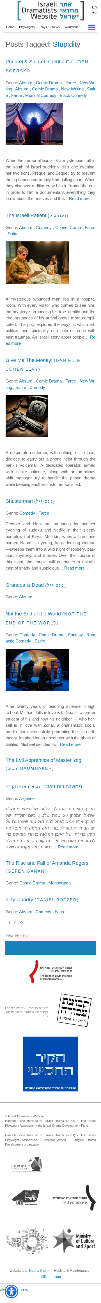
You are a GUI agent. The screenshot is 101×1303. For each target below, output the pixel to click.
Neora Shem (39, 1271)
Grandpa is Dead (25, 585)
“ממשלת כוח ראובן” (44, 786)
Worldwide (72, 27)
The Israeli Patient (26, 215)
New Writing (72, 88)
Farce (71, 82)
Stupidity (66, 44)
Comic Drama (49, 82)
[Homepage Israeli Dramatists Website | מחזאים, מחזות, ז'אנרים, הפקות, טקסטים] (50, 11)
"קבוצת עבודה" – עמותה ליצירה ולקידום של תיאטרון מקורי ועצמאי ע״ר (26, 1012)
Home (10, 27)
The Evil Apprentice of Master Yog (43, 760)
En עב (94, 10)
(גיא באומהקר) (23, 786)
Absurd (26, 82)
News (56, 27)
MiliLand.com (50, 1277)
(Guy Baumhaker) (30, 768)
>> (21, 922)
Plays (43, 27)
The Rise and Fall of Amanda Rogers (47, 863)
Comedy (44, 227)
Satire (13, 233)
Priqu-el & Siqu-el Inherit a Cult (40, 62)
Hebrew (21, 1289)
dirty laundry (19, 899)
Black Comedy (73, 95)
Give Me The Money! (29, 360)
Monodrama (60, 882)
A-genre (26, 798)
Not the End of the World (33, 614)
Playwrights (27, 27)
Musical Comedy (41, 95)
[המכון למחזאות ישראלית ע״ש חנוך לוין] (50, 971)
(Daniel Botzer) (57, 899)
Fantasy (76, 634)
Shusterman (19, 501)
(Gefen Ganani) (27, 871)
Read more (79, 198)
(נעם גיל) (58, 215)
